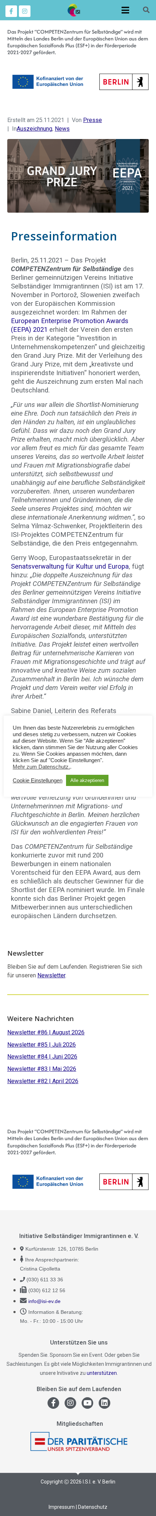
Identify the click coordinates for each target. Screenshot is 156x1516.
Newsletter (51, 975)
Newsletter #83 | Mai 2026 (41, 1068)
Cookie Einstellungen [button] (37, 780)
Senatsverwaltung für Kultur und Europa (70, 566)
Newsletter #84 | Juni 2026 (42, 1056)
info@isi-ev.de (44, 1301)
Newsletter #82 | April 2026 (42, 1081)
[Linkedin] (104, 1403)
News (62, 128)
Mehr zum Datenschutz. (41, 767)
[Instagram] (24, 11)
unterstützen (102, 1373)
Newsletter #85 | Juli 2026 (41, 1044)
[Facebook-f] (11, 11)
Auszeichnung (34, 128)
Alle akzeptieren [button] (87, 780)
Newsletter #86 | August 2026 (46, 1032)
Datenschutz (92, 1507)
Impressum (62, 1507)
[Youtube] (87, 1403)
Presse (92, 120)
